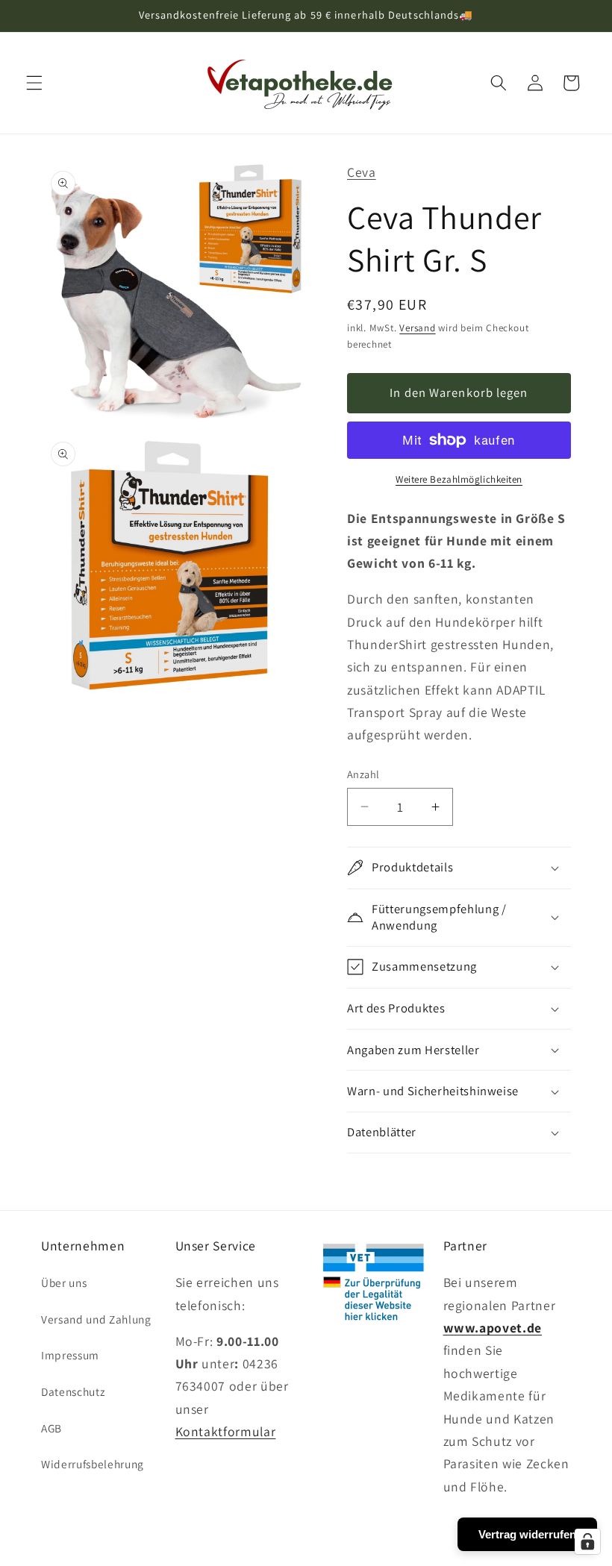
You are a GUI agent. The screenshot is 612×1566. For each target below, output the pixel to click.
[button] (34, 83)
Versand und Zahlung (96, 1319)
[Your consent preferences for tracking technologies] (587, 1541)
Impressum (70, 1354)
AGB (51, 1428)
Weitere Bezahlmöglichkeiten (459, 479)
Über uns (64, 1282)
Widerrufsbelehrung (92, 1463)
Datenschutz (72, 1391)
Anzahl (363, 774)
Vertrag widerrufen (527, 1534)
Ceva (361, 172)
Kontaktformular (225, 1431)
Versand (417, 328)
